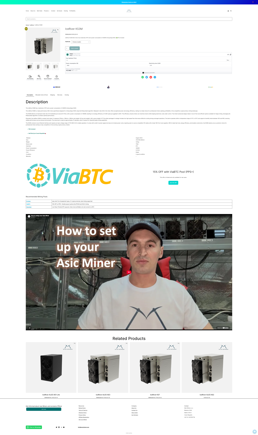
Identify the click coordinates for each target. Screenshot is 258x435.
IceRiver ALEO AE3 (103, 395)
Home (27, 11)
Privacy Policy (82, 415)
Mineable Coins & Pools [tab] (41, 95)
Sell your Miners (83, 419)
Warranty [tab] (59, 95)
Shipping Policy (83, 412)
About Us (134, 408)
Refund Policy (82, 408)
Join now (43, 409)
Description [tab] (30, 95)
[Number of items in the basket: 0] (231, 10)
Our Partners (135, 415)
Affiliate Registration (84, 417)
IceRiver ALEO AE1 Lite (51, 395)
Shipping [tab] (52, 95)
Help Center (135, 412)
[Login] (228, 10)
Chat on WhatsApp (35, 427)
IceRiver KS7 (155, 395)
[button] (58, 30)
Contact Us (134, 410)
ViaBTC (28, 204)
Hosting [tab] (67, 95)
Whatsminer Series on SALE (129, 2)
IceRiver (32, 25)
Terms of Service (83, 410)
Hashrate (67, 41)
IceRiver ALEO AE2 (207, 395)
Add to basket (74, 48)
